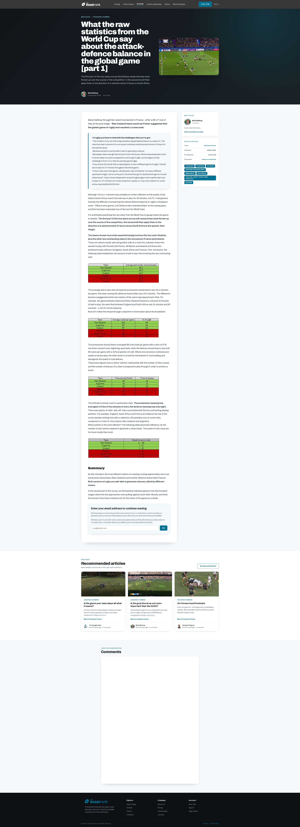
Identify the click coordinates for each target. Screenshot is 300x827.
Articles (140, 4)
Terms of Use (214, 823)
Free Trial (205, 4)
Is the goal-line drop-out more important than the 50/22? (146, 604)
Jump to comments (209, 159)
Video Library (128, 4)
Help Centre (193, 811)
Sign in (216, 4)
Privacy (206, 823)
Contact (161, 815)
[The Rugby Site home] (91, 4)
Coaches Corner (101, 17)
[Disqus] (150, 689)
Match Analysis (179, 4)
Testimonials (162, 811)
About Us (161, 804)
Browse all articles (208, 566)
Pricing (117, 4)
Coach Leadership (154, 4)
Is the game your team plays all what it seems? (103, 604)
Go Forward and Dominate (191, 603)
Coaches (130, 815)
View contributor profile (193, 132)
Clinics (167, 4)
